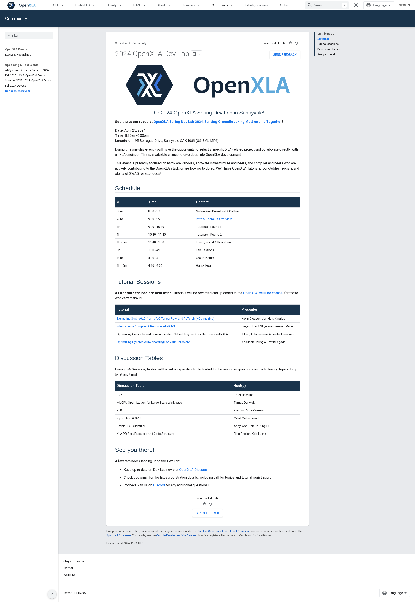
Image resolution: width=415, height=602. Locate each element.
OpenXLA (121, 43)
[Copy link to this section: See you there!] (158, 450)
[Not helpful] (297, 43)
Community (220, 5)
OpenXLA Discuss (193, 470)
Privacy (81, 593)
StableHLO (82, 5)
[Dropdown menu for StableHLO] (96, 5)
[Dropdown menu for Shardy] (122, 5)
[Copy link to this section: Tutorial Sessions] (165, 282)
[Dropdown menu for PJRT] (146, 5)
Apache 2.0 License (118, 535)
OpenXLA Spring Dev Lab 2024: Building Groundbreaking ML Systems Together (217, 122)
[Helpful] (290, 43)
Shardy (112, 5)
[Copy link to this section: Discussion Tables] (167, 358)
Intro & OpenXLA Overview (214, 219)
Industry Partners (256, 5)
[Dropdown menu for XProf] (171, 5)
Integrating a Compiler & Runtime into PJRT (146, 326)
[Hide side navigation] (52, 594)
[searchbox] (29, 35)
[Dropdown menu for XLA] (64, 5)
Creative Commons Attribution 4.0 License (224, 531)
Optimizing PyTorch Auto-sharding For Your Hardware (153, 342)
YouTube (69, 575)
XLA (56, 5)
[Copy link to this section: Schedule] (144, 188)
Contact (284, 5)
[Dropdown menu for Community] (234, 5)
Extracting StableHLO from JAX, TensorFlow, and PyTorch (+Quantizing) (165, 318)
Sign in (404, 5)
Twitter (68, 568)
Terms (67, 593)
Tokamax (188, 5)
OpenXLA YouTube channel (263, 293)
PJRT (136, 5)
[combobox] (327, 5)
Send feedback (285, 54)
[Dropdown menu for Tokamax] (201, 5)
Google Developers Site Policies (176, 535)
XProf (161, 5)
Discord (159, 485)
